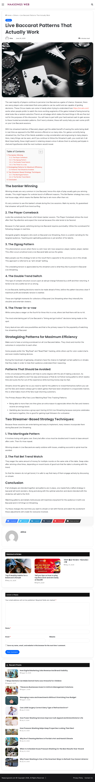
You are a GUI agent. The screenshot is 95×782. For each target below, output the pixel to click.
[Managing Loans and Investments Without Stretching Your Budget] (11, 700)
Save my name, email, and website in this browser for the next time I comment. (36, 645)
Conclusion (12, 180)
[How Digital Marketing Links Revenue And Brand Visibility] (11, 673)
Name (8, 628)
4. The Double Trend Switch (21, 162)
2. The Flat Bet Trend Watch (21, 177)
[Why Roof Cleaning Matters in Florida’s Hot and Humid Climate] (11, 741)
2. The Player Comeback (19, 157)
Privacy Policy (78, 778)
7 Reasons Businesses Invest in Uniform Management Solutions (46, 687)
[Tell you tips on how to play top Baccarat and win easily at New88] (47, 566)
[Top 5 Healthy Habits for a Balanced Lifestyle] (18, 566)
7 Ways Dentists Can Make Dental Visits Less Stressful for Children (33, 681)
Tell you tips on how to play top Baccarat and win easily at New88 (47, 577)
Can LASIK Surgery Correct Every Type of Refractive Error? (44, 707)
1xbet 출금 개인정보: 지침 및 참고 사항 (76, 561)
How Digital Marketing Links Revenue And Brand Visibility (44, 670)
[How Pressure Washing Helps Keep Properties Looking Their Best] (11, 731)
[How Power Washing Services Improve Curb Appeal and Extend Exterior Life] (11, 721)
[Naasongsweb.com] (18, 4)
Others (15, 15)
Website (52, 637)
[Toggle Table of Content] (39, 152)
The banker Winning (15, 155)
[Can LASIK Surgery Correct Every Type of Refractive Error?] (11, 710)
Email (8, 637)
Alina (11, 38)
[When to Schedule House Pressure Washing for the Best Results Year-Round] (11, 752)
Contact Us (89, 778)
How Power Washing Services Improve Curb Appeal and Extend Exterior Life (51, 718)
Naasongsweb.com (9, 778)
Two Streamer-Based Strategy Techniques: (24, 172)
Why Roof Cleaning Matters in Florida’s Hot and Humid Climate (46, 738)
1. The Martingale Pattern (19, 175)
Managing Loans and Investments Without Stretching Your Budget (48, 697)
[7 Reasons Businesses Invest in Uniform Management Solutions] (11, 690)
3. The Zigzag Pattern (18, 160)
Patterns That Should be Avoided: (23, 169)
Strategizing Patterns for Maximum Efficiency (25, 167)
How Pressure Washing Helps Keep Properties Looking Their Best (47, 728)
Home (9, 15)
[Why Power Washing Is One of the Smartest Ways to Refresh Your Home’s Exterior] (11, 762)
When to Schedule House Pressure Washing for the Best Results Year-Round (52, 749)
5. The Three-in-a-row (19, 164)
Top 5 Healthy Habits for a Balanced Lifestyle (16, 576)
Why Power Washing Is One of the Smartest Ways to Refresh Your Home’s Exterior (54, 759)
